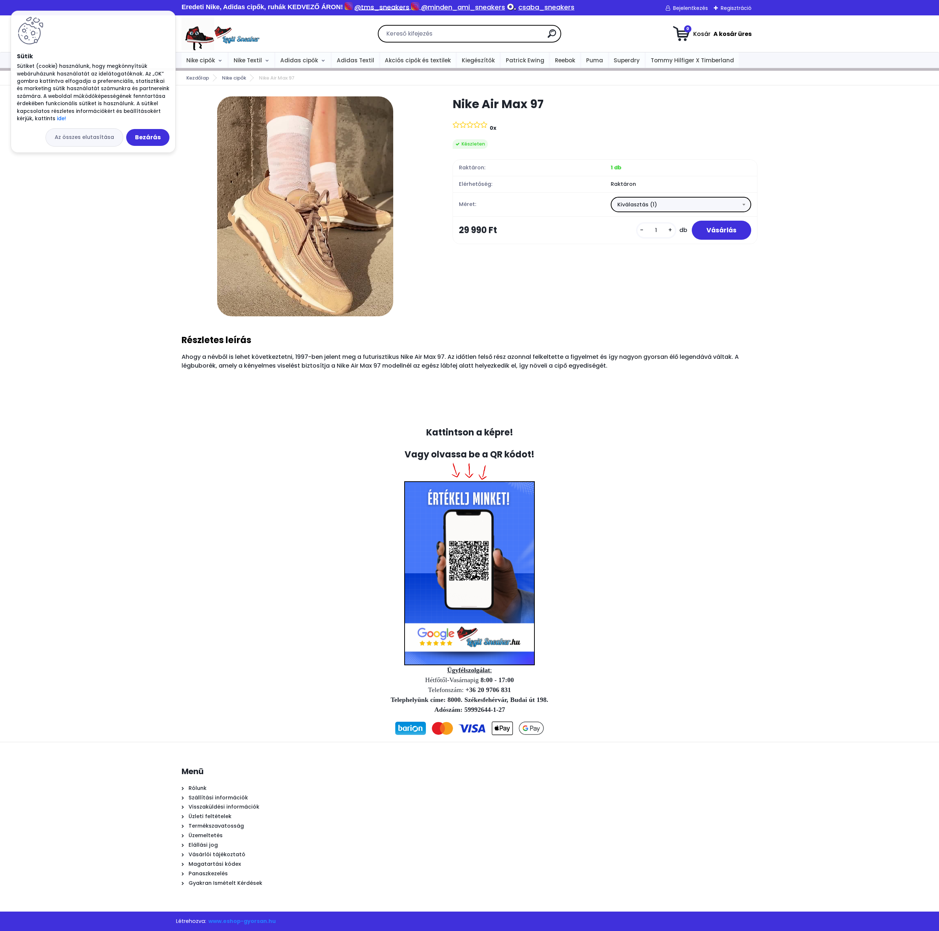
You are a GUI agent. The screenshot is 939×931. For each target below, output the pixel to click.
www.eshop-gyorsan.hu (242, 921)
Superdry (627, 60)
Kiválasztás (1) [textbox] (637, 204)
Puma (594, 60)
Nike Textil (248, 60)
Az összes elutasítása (84, 137)
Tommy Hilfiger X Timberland (692, 60)
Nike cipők (200, 60)
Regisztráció (736, 8)
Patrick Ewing (525, 60)
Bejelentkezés (690, 8)
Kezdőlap (197, 77)
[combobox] (681, 204)
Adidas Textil (355, 60)
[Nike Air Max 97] (305, 206)
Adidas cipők (299, 60)
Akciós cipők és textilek (418, 60)
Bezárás (148, 137)
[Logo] (226, 33)
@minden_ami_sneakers (463, 7)
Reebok (565, 60)
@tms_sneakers (381, 7)
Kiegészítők (478, 60)
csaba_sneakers (546, 7)
